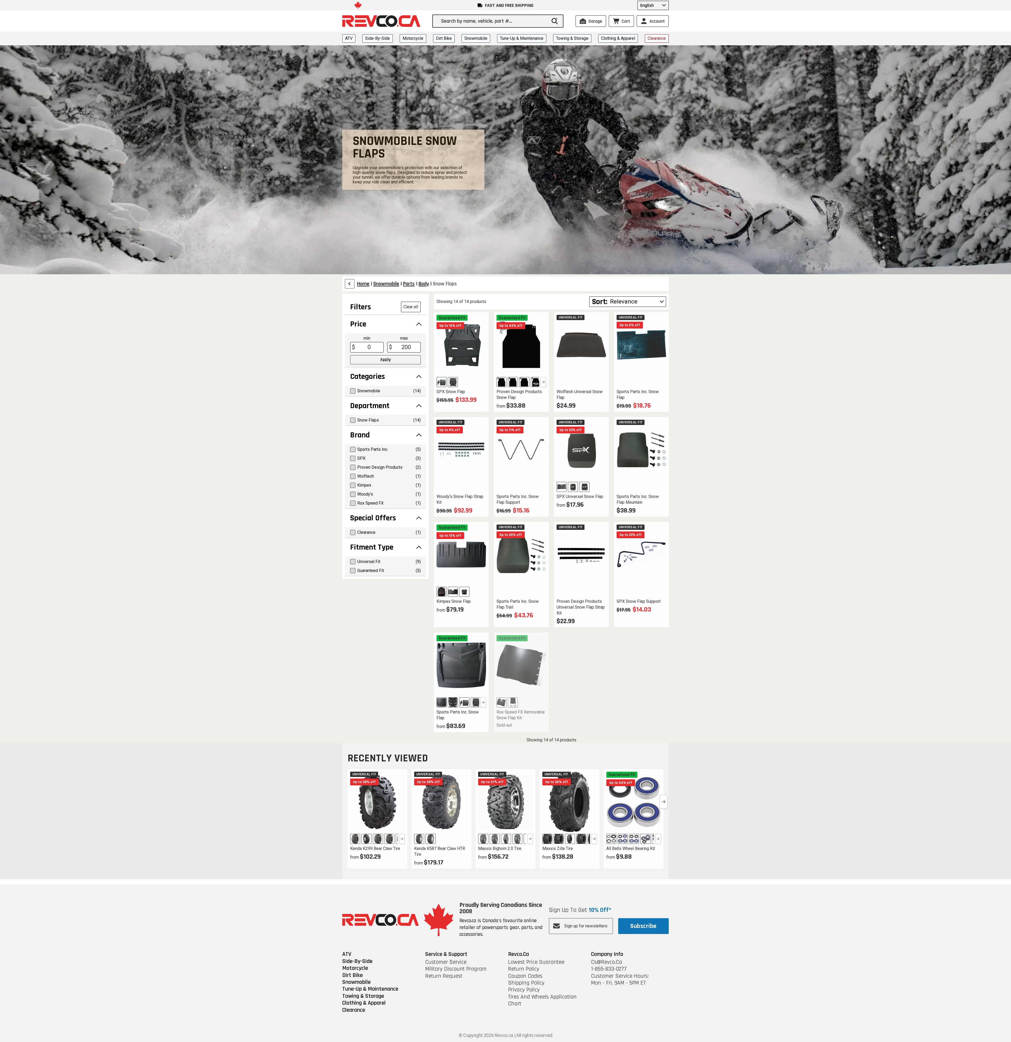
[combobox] (494, 21)
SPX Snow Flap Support (639, 601)
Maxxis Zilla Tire (557, 848)
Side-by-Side (377, 38)
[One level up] (349, 283)
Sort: (599, 302)
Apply (385, 359)
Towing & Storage (572, 38)
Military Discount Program (456, 969)
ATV (349, 38)
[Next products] (663, 802)
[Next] (543, 382)
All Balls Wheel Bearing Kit (630, 848)
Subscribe (643, 926)
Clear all (410, 306)
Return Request (443, 976)
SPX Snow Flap (451, 391)
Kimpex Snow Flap (454, 601)
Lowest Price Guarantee (536, 962)
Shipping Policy (526, 983)
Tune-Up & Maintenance (521, 38)
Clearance (657, 38)
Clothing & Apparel (618, 38)
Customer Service (446, 962)
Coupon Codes (525, 976)
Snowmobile (475, 38)
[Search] (555, 21)
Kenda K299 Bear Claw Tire (375, 848)
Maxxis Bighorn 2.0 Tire (499, 848)
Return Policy (523, 969)
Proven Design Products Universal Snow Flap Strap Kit (581, 607)
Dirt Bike (444, 38)
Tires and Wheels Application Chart (542, 1000)
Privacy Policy (524, 989)
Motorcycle (413, 38)
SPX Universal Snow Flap (580, 496)
